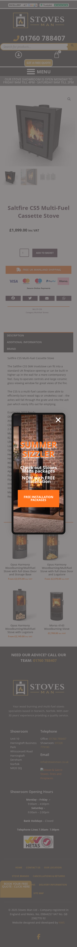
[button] (58, 420)
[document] (38, 473)
